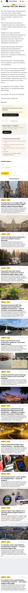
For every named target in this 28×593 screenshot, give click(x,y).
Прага (13, 4)
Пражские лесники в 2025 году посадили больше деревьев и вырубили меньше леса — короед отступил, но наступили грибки (12, 307)
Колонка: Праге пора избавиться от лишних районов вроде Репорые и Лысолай (13, 512)
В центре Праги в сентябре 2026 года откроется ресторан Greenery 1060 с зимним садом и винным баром (13, 204)
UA (26, 1)
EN (24, 1)
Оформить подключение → (10, 115)
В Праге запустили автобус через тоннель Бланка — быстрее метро (12, 445)
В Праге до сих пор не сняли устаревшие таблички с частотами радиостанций (13, 342)
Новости (3, 200)
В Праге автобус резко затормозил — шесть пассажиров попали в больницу (13, 238)
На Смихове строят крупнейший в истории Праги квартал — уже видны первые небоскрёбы (14, 581)
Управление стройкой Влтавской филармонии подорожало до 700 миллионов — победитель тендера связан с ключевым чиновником (13, 411)
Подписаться (7, 132)
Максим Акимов (22, 4)
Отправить (5, 173)
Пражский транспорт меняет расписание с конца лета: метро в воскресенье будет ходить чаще (12, 272)
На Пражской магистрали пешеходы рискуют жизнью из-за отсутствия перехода (13, 376)
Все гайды (6, 151)
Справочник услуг (8, 153)
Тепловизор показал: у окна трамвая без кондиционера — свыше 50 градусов (13, 478)
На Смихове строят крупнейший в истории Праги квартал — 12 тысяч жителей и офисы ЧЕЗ (13, 546)
